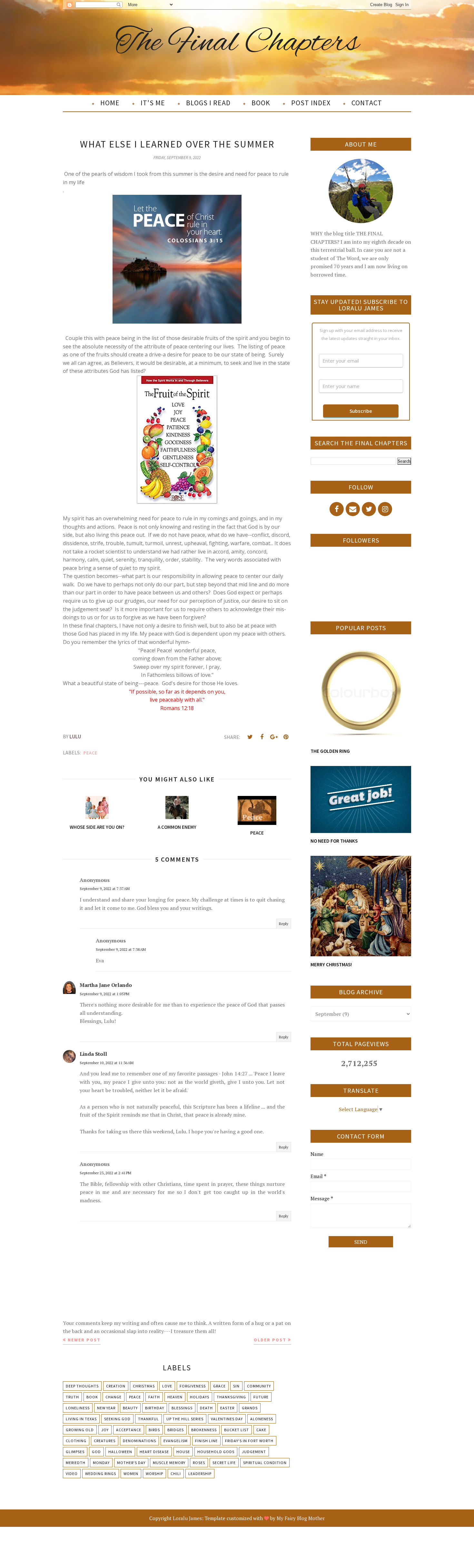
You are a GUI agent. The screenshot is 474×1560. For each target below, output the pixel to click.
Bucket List (236, 1429)
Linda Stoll (93, 1053)
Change (113, 1397)
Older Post (270, 1340)
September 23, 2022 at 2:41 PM (105, 1172)
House (183, 1451)
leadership (200, 1473)
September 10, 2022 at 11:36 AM (106, 1062)
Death (206, 1407)
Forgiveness (193, 1386)
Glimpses (75, 1451)
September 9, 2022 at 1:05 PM (104, 993)
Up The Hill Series (184, 1418)
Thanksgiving (231, 1397)
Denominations (139, 1440)
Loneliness (78, 1407)
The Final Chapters (237, 43)
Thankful (148, 1418)
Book (92, 1397)
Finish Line (206, 1440)
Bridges (175, 1429)
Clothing (76, 1440)
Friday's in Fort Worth (249, 1440)
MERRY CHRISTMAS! (331, 964)
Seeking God (117, 1418)
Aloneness (261, 1418)
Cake (261, 1429)
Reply (283, 923)
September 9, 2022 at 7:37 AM (105, 888)
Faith (154, 1397)
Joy (105, 1429)
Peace (90, 753)
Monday (101, 1462)
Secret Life (224, 1462)
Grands (250, 1407)
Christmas (144, 1386)
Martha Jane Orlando (106, 984)
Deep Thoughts (82, 1386)
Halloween (120, 1451)
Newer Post (84, 1340)
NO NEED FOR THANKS (334, 841)
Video (72, 1473)
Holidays (199, 1397)
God (96, 1451)
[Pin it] (286, 737)
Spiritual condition (265, 1462)
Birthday (154, 1407)
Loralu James (187, 1518)
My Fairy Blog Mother (301, 1518)
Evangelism (175, 1440)
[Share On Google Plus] (274, 737)
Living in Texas (81, 1418)
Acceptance (128, 1429)
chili (176, 1473)
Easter (227, 1407)
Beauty (130, 1407)
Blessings (182, 1407)
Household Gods (215, 1451)
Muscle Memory (169, 1462)
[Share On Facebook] (262, 737)
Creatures (104, 1440)
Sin (236, 1386)
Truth (72, 1397)
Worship (154, 1473)
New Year (106, 1407)
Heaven (175, 1397)
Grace (219, 1386)
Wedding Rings (100, 1473)
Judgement (254, 1451)
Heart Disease (154, 1451)
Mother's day (131, 1462)
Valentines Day (227, 1418)
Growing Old (80, 1429)
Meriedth (75, 1462)
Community (259, 1386)
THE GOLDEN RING (330, 751)
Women (130, 1473)
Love (167, 1386)
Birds (154, 1429)
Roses (199, 1462)
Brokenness (204, 1429)
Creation (115, 1386)
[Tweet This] (250, 737)
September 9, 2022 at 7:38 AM (121, 949)
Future (261, 1397)
